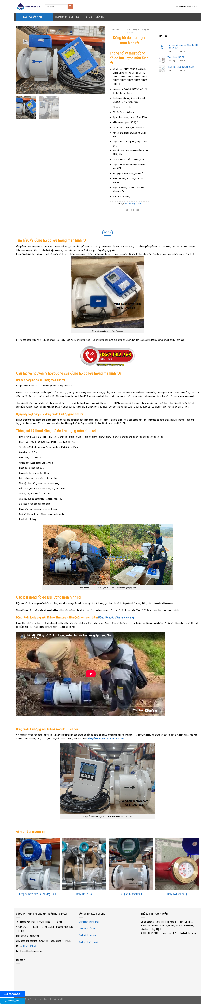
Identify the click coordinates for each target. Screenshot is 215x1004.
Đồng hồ (136, 29)
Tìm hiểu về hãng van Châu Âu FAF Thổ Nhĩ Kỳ (182, 46)
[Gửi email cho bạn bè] (132, 210)
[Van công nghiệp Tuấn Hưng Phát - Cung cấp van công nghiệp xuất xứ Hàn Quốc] (28, 7)
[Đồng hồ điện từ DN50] (131, 864)
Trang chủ (115, 29)
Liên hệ (100, 17)
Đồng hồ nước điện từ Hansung (116, 617)
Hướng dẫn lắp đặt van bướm (180, 67)
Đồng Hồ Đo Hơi (84, 894)
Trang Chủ (61, 17)
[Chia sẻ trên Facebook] (121, 210)
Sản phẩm (126, 29)
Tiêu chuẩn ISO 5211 (176, 57)
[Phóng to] (20, 90)
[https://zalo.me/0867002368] (107, 356)
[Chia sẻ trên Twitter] (127, 210)
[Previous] (21, 60)
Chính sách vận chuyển (89, 942)
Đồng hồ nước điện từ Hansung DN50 (37, 894)
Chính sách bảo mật (88, 935)
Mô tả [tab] (107, 232)
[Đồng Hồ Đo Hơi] (84, 864)
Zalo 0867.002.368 (12, 994)
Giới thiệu (74, 17)
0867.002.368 (29, 946)
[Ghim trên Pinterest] (137, 210)
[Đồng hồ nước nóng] (177, 864)
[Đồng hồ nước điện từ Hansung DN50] (38, 864)
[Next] (100, 60)
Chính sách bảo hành (88, 928)
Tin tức (88, 17)
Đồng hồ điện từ (137, 204)
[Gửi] (70, 6)
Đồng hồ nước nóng (177, 894)
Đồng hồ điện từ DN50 (131, 894)
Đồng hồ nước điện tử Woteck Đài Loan (106, 738)
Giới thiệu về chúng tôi (89, 921)
